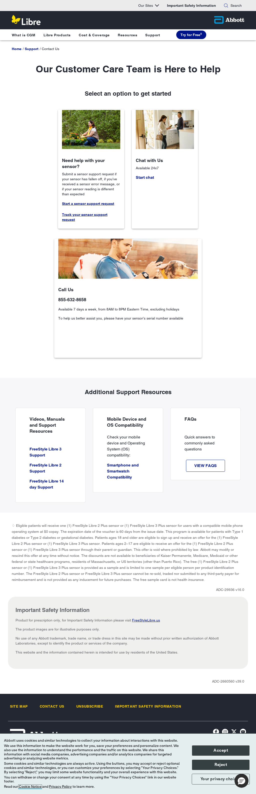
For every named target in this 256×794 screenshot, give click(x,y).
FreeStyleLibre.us (146, 620)
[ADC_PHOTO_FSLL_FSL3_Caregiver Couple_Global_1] (165, 129)
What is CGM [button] (24, 35)
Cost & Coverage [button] (94, 35)
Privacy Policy (60, 786)
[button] (226, 6)
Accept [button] (221, 750)
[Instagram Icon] (225, 732)
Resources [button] (127, 35)
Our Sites (145, 6)
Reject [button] (220, 765)
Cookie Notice (30, 786)
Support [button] (152, 35)
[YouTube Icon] (243, 732)
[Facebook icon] (216, 732)
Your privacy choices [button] (220, 779)
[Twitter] (234, 732)
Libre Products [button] (57, 35)
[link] (17, 49)
